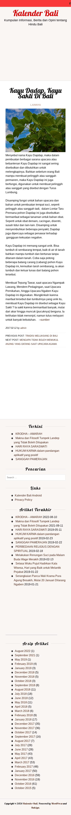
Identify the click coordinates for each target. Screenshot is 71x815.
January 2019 (23, 668)
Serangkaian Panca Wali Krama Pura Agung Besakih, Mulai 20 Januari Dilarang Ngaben (39, 580)
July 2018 (21, 693)
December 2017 (24, 723)
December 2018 (24, 672)
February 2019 (24, 663)
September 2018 (25, 685)
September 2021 (25, 655)
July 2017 (21, 745)
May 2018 (21, 702)
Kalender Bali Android (28, 495)
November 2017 (24, 728)
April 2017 (21, 758)
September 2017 (25, 736)
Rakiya (35, 807)
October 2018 (23, 681)
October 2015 (23, 788)
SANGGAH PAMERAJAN (31, 459)
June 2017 (21, 749)
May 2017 (21, 753)
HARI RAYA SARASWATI (31, 446)
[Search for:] (35, 477)
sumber (45, 319)
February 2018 (24, 715)
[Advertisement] (35, 65)
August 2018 (22, 689)
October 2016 (23, 783)
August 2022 (22, 651)
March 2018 (22, 710)
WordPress (56, 803)
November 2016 (24, 779)
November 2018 (24, 676)
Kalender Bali (35, 13)
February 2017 (24, 766)
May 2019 (21, 659)
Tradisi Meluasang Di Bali (41, 336)
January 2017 (23, 770)
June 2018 (21, 698)
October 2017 (23, 732)
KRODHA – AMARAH (29, 433)
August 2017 (22, 740)
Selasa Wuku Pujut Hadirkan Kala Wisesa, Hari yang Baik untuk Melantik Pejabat (37, 567)
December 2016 (24, 775)
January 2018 (23, 719)
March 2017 (22, 762)
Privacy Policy (23, 499)
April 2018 (21, 706)
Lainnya (35, 104)
